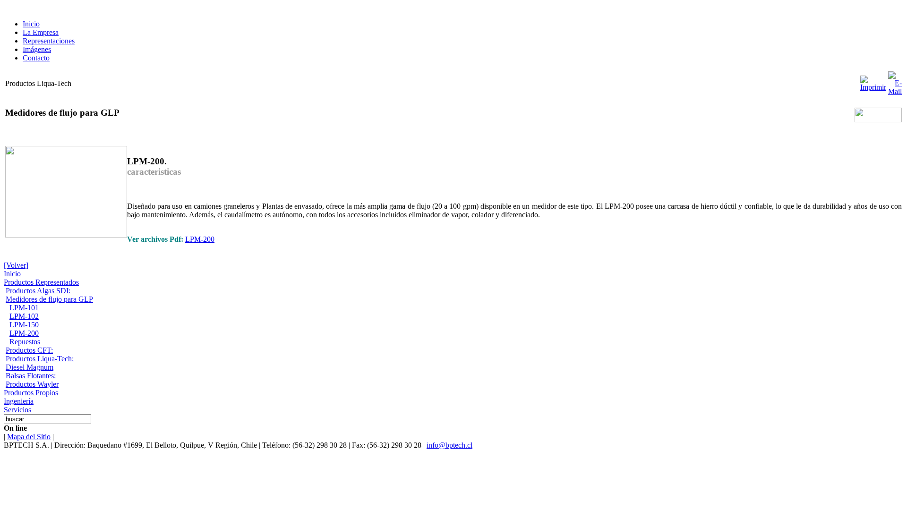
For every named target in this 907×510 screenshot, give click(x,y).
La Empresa (41, 32)
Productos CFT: (29, 350)
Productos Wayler (32, 384)
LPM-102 (24, 316)
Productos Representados (41, 282)
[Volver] (16, 265)
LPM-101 (24, 308)
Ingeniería (19, 401)
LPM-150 (24, 325)
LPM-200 (199, 239)
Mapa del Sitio (29, 437)
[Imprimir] (873, 81)
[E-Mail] (895, 81)
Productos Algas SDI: (38, 291)
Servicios (17, 410)
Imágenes (37, 49)
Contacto (36, 58)
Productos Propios (31, 393)
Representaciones (49, 41)
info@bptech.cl (449, 445)
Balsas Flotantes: (31, 376)
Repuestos (24, 342)
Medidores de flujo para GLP (49, 299)
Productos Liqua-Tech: (40, 359)
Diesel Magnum (29, 367)
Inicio (31, 24)
